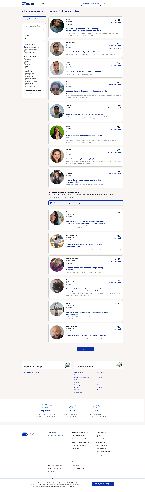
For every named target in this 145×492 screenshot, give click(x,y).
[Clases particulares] (28, 6)
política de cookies (37, 488)
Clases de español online (31, 372)
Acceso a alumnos (102, 445)
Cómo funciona (101, 439)
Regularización (79, 372)
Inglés (99, 380)
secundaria (100, 372)
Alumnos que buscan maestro (57, 468)
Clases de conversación (81, 377)
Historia (76, 390)
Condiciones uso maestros (80, 442)
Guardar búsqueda (69, 197)
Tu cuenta (116, 4)
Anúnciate (107, 4)
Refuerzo (100, 385)
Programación (78, 392)
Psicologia (77, 385)
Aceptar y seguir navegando (103, 484)
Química (99, 382)
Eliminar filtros (54, 197)
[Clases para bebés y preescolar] (107, 375)
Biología (76, 382)
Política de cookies (78, 436)
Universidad (78, 375)
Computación (78, 387)
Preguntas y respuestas (79, 468)
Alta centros (51, 471)
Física (98, 390)
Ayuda (98, 436)
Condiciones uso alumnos (80, 445)
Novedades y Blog (77, 465)
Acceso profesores (102, 442)
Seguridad (75, 448)
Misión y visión (101, 448)
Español (99, 377)
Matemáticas (78, 380)
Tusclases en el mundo (103, 452)
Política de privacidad (79, 439)
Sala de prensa (101, 455)
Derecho (99, 387)
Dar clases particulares (91, 4)
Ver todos (84, 349)
